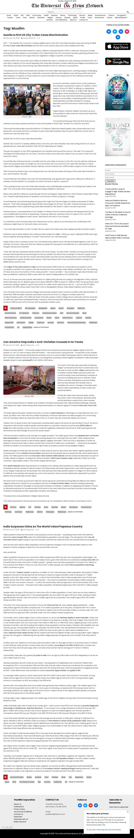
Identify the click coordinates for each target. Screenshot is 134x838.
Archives (49, 20)
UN (66, 782)
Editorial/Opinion (121, 18)
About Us (73, 20)
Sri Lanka (51, 323)
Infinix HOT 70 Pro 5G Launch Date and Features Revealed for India (117, 226)
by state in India (39, 655)
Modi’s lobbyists (14, 466)
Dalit (61, 313)
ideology (55, 507)
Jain (70, 777)
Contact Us (83, 20)
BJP (30, 507)
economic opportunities (56, 670)
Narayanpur (73, 507)
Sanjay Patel (9, 323)
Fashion (32, 18)
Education (41, 18)
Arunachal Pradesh (16, 777)
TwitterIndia (93, 323)
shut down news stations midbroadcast (48, 456)
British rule (81, 308)
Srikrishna (60, 323)
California (35, 313)
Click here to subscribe (118, 807)
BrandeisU (70, 308)
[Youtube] (127, 31)
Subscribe (18, 816)
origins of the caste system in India (21, 267)
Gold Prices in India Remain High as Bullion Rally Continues (117, 236)
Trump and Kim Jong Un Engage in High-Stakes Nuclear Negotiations (117, 191)
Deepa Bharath (29, 38)
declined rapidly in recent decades (74, 617)
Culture (109, 18)
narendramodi (86, 507)
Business (54, 15)
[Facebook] (109, 31)
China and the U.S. (54, 605)
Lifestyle (67, 18)
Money (62, 15)
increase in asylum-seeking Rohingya (60, 768)
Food (24, 18)
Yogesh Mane (27, 327)
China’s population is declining (81, 565)
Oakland (79, 318)
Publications (19, 806)
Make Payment (20, 822)
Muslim (49, 318)
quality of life (75, 670)
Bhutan (53, 308)
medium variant (23, 572)
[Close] (128, 812)
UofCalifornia (9, 327)
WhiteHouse (62, 512)
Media (90, 15)
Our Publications (61, 20)
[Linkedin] (121, 31)
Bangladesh (43, 308)
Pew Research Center (26, 782)
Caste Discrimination (50, 313)
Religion (50, 18)
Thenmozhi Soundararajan (76, 323)
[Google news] (118, 37)
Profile (82, 18)
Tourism (10, 18)
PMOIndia (8, 512)
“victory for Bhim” (16, 308)
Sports (75, 18)
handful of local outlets (31, 453)
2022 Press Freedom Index (62, 458)
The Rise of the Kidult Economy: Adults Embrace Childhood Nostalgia (118, 214)
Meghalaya (79, 777)
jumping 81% (28, 360)
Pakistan (88, 318)
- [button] (3, 828)
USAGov (40, 512)
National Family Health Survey (21, 633)
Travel (18, 18)
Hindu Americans (11, 318)
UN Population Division (65, 758)
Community (36, 15)
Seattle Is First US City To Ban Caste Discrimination (35, 35)
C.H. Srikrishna (24, 313)
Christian (38, 507)
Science (59, 18)
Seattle (31, 323)
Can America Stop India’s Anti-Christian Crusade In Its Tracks (43, 342)
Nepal (57, 318)
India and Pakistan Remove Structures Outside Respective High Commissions (117, 203)
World (16, 15)
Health (46, 15)
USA (22, 15)
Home (9, 15)
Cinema (111, 15)
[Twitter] (115, 31)
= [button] (11, 828)
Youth (90, 18)
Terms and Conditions (23, 811)
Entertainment (100, 15)
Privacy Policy (19, 809)
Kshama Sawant (25, 318)
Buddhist (38, 777)
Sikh (39, 782)
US (18, 327)
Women (82, 15)
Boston (61, 308)
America (13, 507)
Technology (72, 15)
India (28, 15)
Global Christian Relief (60, 483)
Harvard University (73, 313)
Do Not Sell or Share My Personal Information (104, 830)
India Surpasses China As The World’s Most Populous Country (42, 526)
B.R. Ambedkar (30, 308)
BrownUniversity (10, 313)
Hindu (84, 313)
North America (67, 318)
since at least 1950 (19, 537)
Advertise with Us (21, 819)
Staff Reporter (28, 345)
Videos (81, 370)
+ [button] (7, 828)
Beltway (22, 507)
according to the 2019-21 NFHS (67, 645)
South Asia (40, 323)
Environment (99, 18)
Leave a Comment (41, 327)
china (46, 777)
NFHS (14, 782)
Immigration (121, 15)
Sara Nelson (21, 323)
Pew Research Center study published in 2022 (67, 721)
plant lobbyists (57, 413)
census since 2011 (88, 560)
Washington (50, 512)
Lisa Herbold (39, 318)
